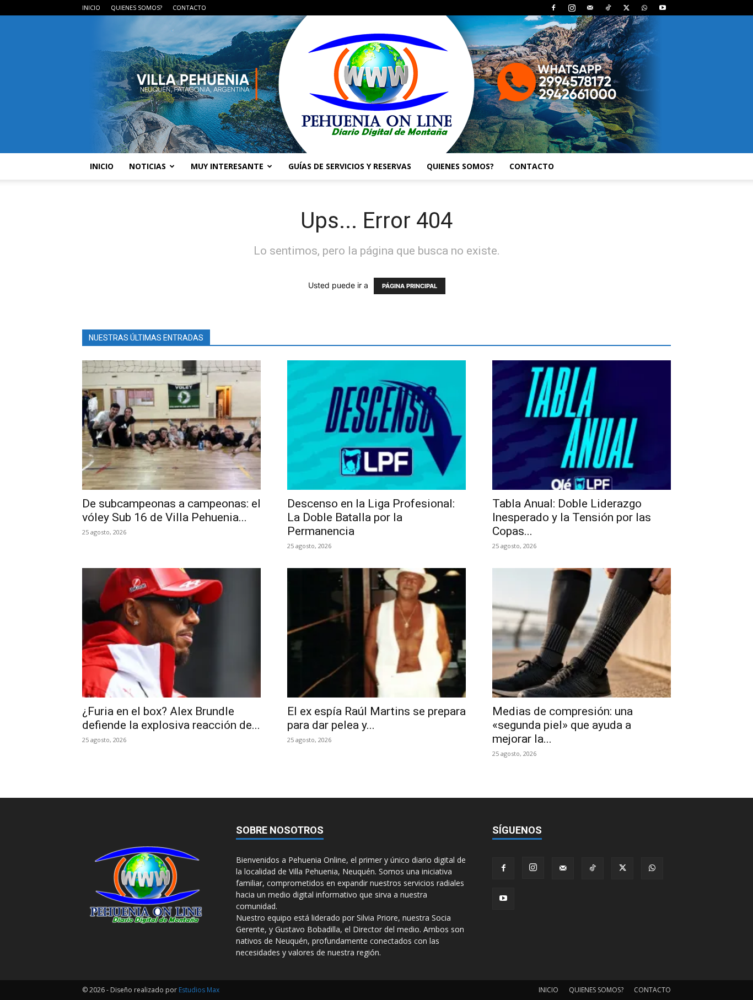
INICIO (91, 7)
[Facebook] (553, 7)
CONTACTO (189, 7)
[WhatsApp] (644, 7)
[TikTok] (608, 7)
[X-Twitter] (626, 7)
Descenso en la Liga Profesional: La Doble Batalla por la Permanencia (371, 517)
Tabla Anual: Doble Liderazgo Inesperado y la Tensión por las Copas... (571, 517)
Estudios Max (199, 989)
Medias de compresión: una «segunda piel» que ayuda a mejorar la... (562, 725)
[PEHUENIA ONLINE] (376, 84)
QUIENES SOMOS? (136, 7)
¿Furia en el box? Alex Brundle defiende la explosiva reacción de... (171, 718)
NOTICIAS (147, 166)
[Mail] (590, 7)
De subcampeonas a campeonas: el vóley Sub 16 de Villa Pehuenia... (171, 510)
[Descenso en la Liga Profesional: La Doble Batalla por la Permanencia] (376, 425)
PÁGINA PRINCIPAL (409, 286)
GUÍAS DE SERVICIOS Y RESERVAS (349, 166)
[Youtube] (662, 7)
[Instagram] (571, 7)
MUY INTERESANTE (227, 166)
